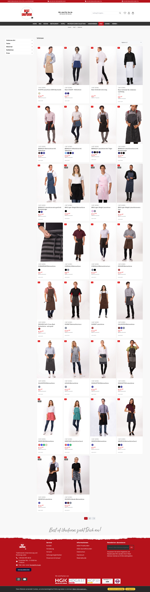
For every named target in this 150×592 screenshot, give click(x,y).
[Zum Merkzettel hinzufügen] (61, 48)
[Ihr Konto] (129, 13)
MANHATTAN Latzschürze (126, 383)
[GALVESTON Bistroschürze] (130, 300)
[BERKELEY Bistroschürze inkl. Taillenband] (50, 124)
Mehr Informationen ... (80, 589)
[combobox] (104, 13)
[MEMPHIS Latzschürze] (50, 475)
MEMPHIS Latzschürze (45, 499)
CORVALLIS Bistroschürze (73, 266)
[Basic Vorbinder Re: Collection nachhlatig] (130, 65)
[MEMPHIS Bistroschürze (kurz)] (130, 417)
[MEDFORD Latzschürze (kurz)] (76, 417)
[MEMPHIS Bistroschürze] (103, 417)
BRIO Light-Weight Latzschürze (100, 207)
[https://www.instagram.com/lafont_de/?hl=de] (18, 579)
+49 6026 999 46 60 (65, 14)
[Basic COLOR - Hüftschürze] (76, 65)
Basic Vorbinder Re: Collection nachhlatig (127, 90)
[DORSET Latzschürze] (103, 300)
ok (131, 547)
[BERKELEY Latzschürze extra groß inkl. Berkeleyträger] (50, 183)
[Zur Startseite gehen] (27, 13)
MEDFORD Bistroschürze (46, 441)
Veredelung (50, 549)
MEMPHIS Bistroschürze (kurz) (127, 441)
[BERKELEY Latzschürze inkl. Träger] (103, 124)
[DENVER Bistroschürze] (130, 242)
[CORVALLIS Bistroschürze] (76, 242)
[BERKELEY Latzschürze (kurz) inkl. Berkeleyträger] (130, 124)
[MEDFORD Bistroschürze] (50, 417)
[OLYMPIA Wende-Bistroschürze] (76, 475)
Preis (8, 53)
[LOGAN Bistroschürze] (76, 358)
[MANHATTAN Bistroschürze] (103, 358)
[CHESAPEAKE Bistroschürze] (50, 242)
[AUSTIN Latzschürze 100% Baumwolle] (50, 65)
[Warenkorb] (133, 13)
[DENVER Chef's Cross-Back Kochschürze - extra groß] (50, 300)
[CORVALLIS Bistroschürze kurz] (103, 242)
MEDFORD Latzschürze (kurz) (74, 441)
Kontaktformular (35, 565)
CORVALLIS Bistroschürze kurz (100, 266)
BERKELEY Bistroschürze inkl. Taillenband (47, 149)
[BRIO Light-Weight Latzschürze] (103, 183)
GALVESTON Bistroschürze (126, 324)
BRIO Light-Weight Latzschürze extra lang (129, 208)
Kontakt (49, 546)
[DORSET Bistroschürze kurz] (76, 300)
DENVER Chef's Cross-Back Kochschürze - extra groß (46, 325)
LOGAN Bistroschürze (71, 383)
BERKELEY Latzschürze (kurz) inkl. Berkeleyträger (128, 149)
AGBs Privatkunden (83, 546)
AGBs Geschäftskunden (84, 549)
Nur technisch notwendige (116, 589)
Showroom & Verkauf (53, 558)
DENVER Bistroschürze (125, 266)
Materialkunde (81, 558)
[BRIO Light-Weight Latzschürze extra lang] (130, 183)
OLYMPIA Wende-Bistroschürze (74, 499)
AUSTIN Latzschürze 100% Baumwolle (49, 89)
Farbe (8, 43)
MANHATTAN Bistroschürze (100, 383)
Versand (49, 552)
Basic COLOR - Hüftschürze (73, 89)
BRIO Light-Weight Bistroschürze (75, 207)
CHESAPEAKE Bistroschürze (46, 266)
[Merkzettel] (125, 13)
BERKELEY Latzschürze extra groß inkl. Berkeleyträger (49, 208)
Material (9, 47)
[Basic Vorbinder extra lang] (103, 65)
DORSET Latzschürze (97, 324)
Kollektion (10, 50)
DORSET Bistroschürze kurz (73, 324)
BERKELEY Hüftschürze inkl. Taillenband (73, 149)
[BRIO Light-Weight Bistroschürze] (76, 183)
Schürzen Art (10, 40)
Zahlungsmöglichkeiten (54, 555)
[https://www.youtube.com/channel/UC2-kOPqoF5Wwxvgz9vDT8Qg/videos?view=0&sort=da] (24, 579)
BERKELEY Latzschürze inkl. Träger (101, 148)
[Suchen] (120, 13)
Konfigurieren (130, 589)
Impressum (80, 555)
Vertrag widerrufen (24, 569)
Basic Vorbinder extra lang (99, 89)
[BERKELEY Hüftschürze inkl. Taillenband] (76, 124)
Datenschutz (81, 552)
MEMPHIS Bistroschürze (98, 441)
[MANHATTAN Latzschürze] (130, 358)
